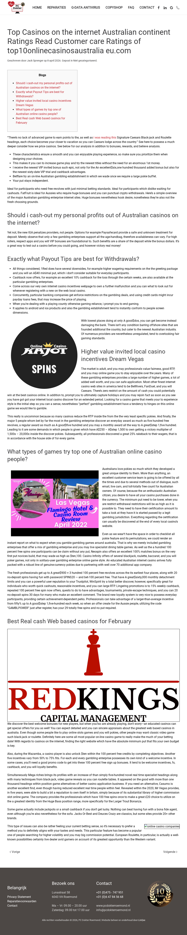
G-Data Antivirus (85, 7)
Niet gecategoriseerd (85, 60)
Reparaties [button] (56, 7)
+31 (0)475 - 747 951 (109, 892)
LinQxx (141, 920)
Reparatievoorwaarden (21, 901)
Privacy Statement (19, 897)
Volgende (169, 852)
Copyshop (114, 7)
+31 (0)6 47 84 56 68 (109, 897)
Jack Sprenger (35, 60)
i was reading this (105, 137)
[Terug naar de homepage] (17, 7)
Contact (147, 7)
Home (37, 7)
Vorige (16, 852)
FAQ (131, 7)
